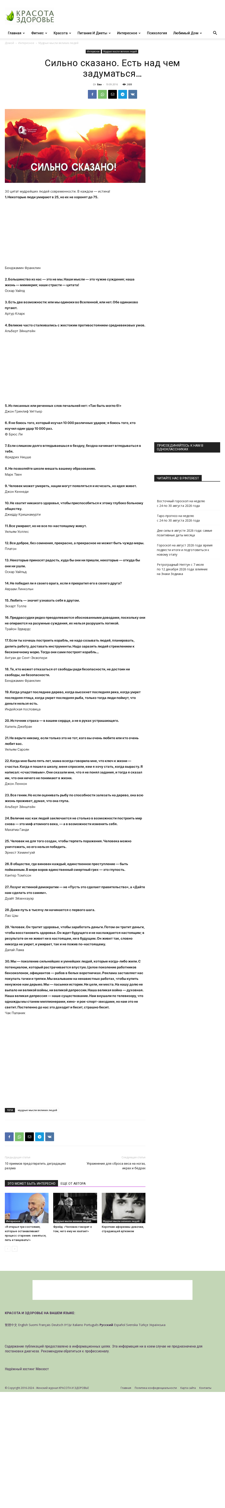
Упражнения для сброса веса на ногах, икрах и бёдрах (116, 1166)
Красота (61, 33)
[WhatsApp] (102, 94)
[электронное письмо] (112, 94)
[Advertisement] (75, 232)
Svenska (132, 1325)
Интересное (127, 33)
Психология (157, 33)
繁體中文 (11, 1325)
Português (91, 1325)
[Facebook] (92, 94)
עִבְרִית (68, 1325)
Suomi (33, 1325)
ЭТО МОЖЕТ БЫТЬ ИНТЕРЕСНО (31, 1184)
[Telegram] (122, 94)
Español (119, 1325)
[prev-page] (7, 1249)
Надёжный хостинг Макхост (27, 1369)
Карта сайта (188, 1388)
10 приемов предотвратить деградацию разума (35, 1166)
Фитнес (37, 33)
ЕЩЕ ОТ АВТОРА (73, 1184)
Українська (157, 1325)
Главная (14, 33)
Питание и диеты (92, 33)
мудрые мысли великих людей (37, 1110)
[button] (215, 33)
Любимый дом (185, 33)
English (23, 1325)
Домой (9, 43)
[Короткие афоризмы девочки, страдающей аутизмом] (123, 1208)
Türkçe (143, 1325)
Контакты (205, 1388)
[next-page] (14, 1249)
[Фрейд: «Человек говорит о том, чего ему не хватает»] (75, 1208)
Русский (106, 1325)
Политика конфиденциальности (156, 1388)
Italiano (78, 1325)
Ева (99, 84)
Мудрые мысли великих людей (120, 51)
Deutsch (57, 1325)
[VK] (132, 94)
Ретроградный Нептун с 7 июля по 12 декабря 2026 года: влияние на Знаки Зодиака (182, 569)
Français (45, 1325)
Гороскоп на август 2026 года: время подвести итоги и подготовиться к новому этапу (184, 550)
